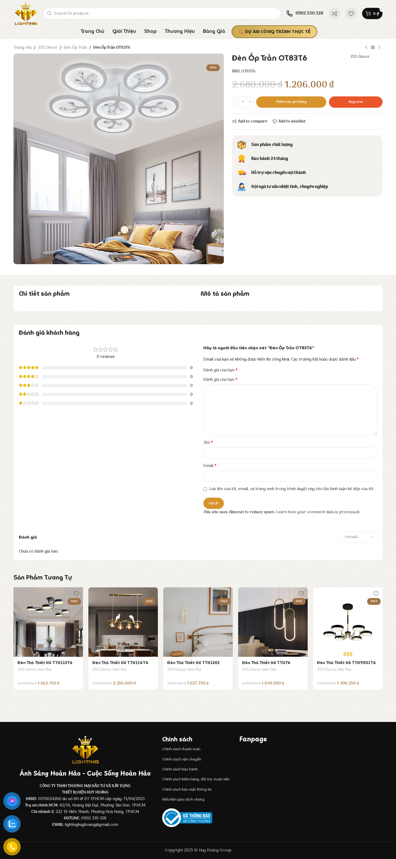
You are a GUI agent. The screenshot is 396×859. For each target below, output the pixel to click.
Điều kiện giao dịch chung (183, 800)
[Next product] (379, 47)
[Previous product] (366, 47)
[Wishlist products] (351, 13)
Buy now (356, 102)
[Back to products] (373, 47)
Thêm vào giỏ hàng (291, 102)
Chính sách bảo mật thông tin (187, 790)
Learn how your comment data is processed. (318, 512)
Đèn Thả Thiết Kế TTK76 (266, 662)
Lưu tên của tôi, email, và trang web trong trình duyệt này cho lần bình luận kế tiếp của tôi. (291, 489)
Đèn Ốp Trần (75, 47)
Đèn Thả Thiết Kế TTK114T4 (120, 662)
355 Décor (360, 57)
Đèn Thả (44, 670)
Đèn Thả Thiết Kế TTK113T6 (45, 662)
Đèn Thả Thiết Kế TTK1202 (193, 662)
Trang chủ (22, 47)
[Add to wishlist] (76, 593)
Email (210, 466)
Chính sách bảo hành (180, 769)
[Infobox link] (304, 13)
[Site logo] (25, 13)
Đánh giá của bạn (220, 370)
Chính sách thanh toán (181, 749)
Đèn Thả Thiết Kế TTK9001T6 (346, 662)
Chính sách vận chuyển (181, 759)
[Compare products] (334, 13)
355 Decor (48, 47)
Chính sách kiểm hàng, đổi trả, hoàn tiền (196, 779)
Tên (208, 442)
